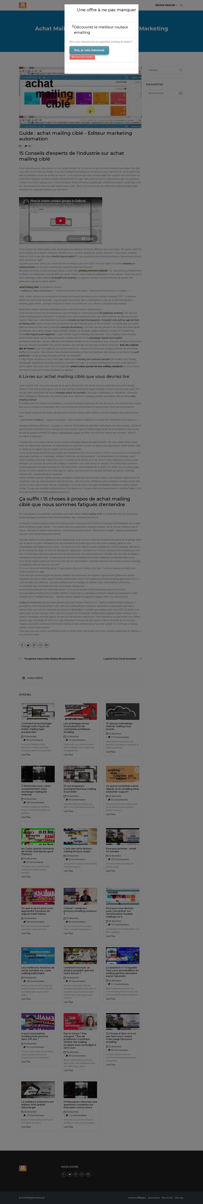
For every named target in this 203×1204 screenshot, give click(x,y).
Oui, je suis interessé (89, 50)
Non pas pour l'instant (82, 57)
